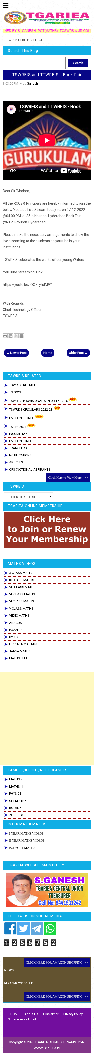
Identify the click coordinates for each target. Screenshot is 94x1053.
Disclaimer (50, 1014)
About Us (31, 1014)
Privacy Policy (73, 1014)
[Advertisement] (47, 718)
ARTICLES (16, 462)
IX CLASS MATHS (21, 580)
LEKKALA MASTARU (24, 644)
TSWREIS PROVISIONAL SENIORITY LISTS (38, 401)
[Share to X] (16, 335)
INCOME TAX (18, 434)
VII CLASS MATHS (22, 594)
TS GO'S (15, 392)
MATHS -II (16, 786)
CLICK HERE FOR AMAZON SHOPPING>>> (57, 962)
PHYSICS (15, 793)
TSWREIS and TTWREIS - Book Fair (47, 74)
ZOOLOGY (16, 815)
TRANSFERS (18, 448)
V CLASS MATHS (21, 608)
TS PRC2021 (17, 427)
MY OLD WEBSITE (18, 983)
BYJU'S (14, 637)
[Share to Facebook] (21, 335)
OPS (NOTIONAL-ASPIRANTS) (30, 469)
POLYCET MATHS (22, 848)
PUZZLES (16, 630)
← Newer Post (16, 353)
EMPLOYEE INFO (20, 441)
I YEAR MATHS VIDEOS (26, 833)
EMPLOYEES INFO (21, 418)
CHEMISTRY (17, 801)
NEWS (9, 970)
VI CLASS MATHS (21, 601)
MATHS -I (15, 779)
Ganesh (32, 83)
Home (47, 353)
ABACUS (15, 623)
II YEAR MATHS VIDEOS (27, 840)
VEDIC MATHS (19, 615)
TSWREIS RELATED (22, 385)
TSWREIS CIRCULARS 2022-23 (30, 409)
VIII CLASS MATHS (22, 587)
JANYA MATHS (20, 651)
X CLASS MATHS (21, 573)
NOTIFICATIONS (20, 455)
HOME (14, 1014)
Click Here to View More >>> (68, 477)
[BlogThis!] (10, 335)
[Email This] (5, 335)
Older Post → (78, 353)
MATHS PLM (18, 658)
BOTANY (15, 808)
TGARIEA (42, 1042)
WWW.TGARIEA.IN (47, 1048)
